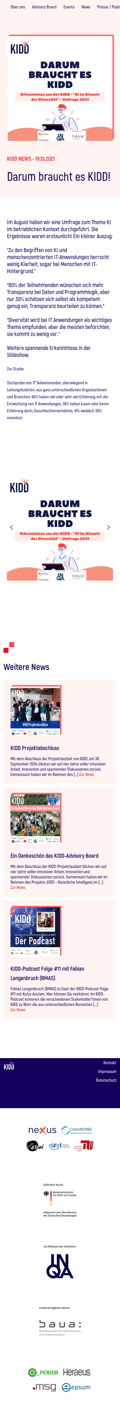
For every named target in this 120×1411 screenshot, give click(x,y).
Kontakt (110, 1062)
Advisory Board (44, 6)
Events (69, 6)
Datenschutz (106, 1080)
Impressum (107, 1071)
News (86, 6)
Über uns (17, 6)
